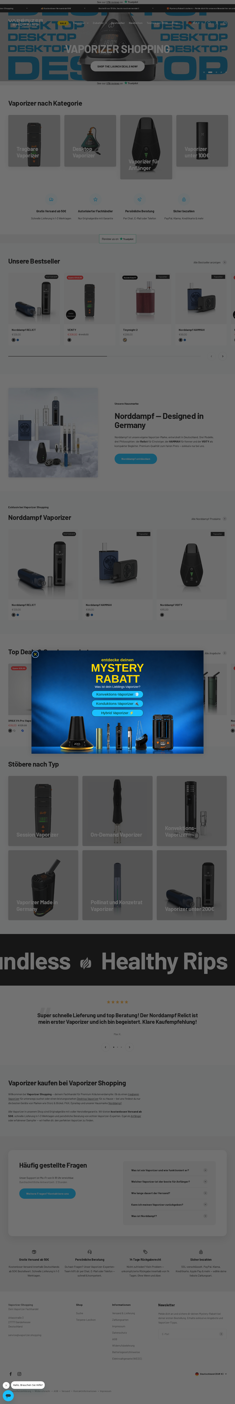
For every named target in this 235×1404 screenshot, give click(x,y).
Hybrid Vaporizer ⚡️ (117, 713)
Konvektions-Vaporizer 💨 (117, 694)
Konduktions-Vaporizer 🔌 (117, 704)
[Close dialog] (35, 654)
